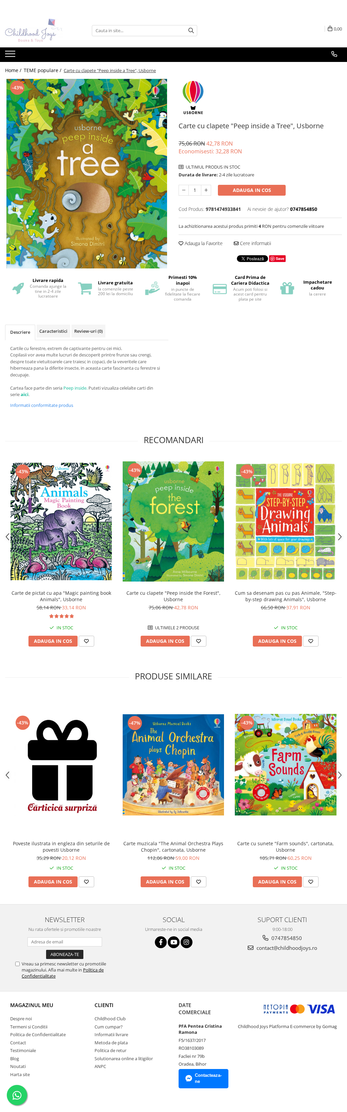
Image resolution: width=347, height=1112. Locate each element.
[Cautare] (191, 30)
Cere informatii (255, 243)
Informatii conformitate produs (41, 405)
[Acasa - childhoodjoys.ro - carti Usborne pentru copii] (39, 30)
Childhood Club (110, 1019)
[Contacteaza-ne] (334, 54)
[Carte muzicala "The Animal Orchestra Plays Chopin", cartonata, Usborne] (173, 764)
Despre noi (21, 1019)
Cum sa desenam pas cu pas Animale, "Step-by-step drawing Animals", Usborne (285, 596)
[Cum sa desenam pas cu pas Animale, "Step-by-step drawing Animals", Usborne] (285, 522)
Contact (18, 1043)
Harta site (20, 1074)
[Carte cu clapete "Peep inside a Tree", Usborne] (86, 173)
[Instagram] (186, 942)
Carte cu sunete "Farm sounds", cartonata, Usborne (285, 846)
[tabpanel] (86, 173)
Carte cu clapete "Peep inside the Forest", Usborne (173, 596)
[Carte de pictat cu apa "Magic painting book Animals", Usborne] (61, 521)
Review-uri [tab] (88, 331)
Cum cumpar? (109, 1027)
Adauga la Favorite (203, 243)
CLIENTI (104, 1005)
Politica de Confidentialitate (38, 1034)
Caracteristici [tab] (53, 331)
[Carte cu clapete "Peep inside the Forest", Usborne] (173, 521)
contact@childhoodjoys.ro (286, 947)
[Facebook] (161, 942)
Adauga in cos (252, 190)
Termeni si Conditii (28, 1027)
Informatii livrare (111, 1034)
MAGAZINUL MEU (31, 1005)
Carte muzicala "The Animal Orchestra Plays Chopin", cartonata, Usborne (173, 846)
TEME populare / (43, 70)
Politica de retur (110, 1050)
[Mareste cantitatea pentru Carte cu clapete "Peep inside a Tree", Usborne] (206, 190)
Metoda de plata (111, 1043)
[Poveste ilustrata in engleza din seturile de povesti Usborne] (61, 765)
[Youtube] (174, 942)
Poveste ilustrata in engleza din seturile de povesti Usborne (61, 846)
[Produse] (11, 56)
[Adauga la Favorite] (86, 641)
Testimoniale (23, 1050)
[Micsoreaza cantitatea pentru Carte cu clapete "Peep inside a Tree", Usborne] (184, 190)
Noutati (18, 1066)
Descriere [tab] (20, 332)
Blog (14, 1058)
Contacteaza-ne (208, 1078)
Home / (14, 70)
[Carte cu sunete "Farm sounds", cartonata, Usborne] (285, 764)
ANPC (100, 1066)
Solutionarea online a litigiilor (124, 1058)
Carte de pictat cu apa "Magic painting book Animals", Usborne (61, 596)
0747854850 (286, 938)
